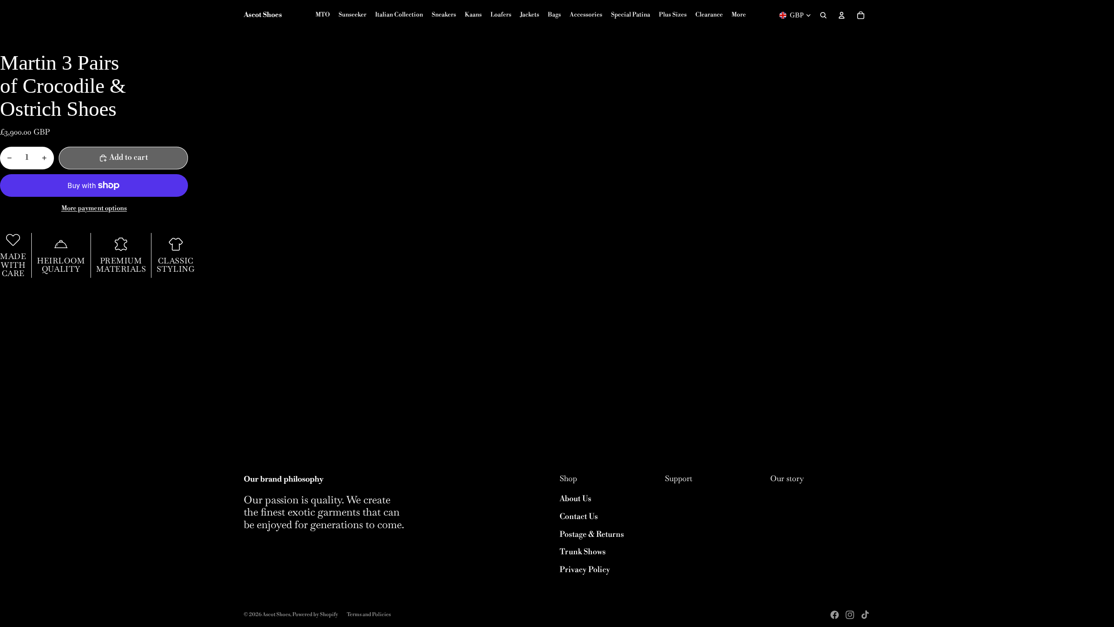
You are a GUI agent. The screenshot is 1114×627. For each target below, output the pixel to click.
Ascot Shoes (276, 614)
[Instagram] (850, 615)
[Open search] (823, 15)
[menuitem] (738, 15)
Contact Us (579, 517)
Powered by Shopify (315, 614)
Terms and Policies (369, 614)
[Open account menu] (841, 15)
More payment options (94, 208)
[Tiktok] (865, 615)
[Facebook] (834, 615)
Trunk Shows (583, 552)
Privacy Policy (585, 570)
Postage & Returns (592, 534)
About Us (575, 499)
